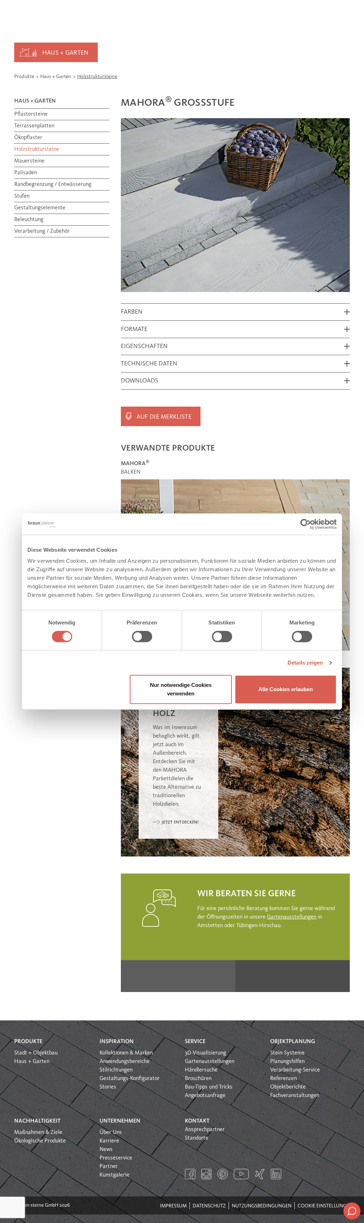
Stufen (22, 196)
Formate (134, 329)
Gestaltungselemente (39, 208)
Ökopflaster (28, 138)
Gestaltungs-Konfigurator (130, 1078)
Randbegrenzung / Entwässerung (52, 184)
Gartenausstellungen (291, 917)
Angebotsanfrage (205, 1095)
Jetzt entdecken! (180, 822)
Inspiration (117, 1042)
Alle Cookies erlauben (285, 689)
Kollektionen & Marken (126, 1053)
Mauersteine (29, 161)
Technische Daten (149, 364)
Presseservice (116, 1158)
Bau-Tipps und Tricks (208, 1087)
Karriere (109, 1141)
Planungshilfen (287, 1061)
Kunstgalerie (114, 1175)
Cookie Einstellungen (325, 1205)
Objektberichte (288, 1087)
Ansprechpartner (205, 1130)
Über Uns (111, 1132)
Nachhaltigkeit (37, 1121)
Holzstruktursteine (97, 76)
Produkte (24, 76)
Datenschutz (209, 1205)
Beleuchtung (28, 219)
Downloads (139, 381)
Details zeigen (305, 663)
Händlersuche (201, 1070)
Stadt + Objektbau (36, 1053)
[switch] (142, 636)
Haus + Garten (65, 53)
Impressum (173, 1205)
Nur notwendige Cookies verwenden (181, 689)
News (106, 1149)
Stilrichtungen (116, 1070)
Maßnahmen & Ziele (38, 1132)
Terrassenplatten (34, 126)
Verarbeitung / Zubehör (42, 231)
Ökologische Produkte (40, 1141)
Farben (132, 312)
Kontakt (197, 1121)
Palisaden (25, 173)
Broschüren (198, 1078)
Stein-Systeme (287, 1053)
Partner (109, 1166)
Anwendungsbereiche (125, 1061)
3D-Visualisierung (205, 1053)
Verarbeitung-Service (295, 1070)
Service (195, 1042)
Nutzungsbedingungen (261, 1205)
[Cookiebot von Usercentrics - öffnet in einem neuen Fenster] (305, 524)
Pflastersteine (31, 114)
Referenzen (283, 1078)
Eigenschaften (144, 346)
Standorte (196, 1138)
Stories (108, 1087)
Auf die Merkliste (164, 417)
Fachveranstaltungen (294, 1095)
